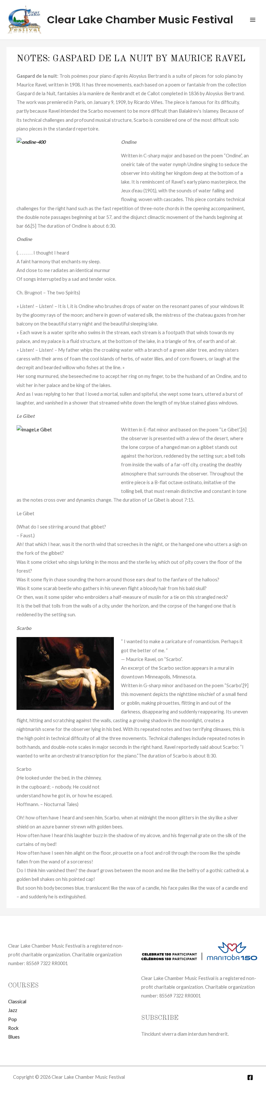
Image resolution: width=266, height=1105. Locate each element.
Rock (13, 1028)
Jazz (12, 1010)
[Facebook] (250, 1077)
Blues (14, 1037)
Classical (17, 1001)
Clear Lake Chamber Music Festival (140, 19)
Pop (12, 1019)
